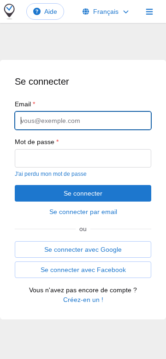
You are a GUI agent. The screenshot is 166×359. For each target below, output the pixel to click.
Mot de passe (37, 141)
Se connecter (83, 193)
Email (25, 104)
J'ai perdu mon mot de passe (51, 174)
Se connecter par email (83, 211)
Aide (50, 11)
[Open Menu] (149, 11)
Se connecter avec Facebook (83, 269)
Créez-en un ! (83, 299)
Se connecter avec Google (83, 249)
